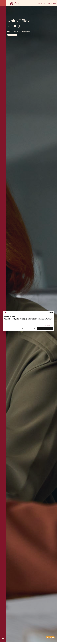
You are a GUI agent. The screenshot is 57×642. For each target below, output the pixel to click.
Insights (54, 3)
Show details (47, 325)
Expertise (45, 3)
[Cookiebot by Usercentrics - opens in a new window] (48, 312)
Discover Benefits (12, 35)
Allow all (44, 328)
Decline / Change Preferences (27, 328)
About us (40, 3)
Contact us (50, 637)
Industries (50, 3)
